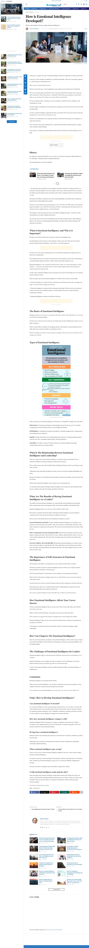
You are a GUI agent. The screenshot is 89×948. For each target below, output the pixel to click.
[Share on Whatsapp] (25, 86)
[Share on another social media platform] (25, 92)
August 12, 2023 (42, 178)
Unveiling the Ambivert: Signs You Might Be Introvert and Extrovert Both (74, 175)
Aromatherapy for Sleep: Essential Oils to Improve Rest (14, 55)
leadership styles (66, 237)
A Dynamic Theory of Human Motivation (48, 158)
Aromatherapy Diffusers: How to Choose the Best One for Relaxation (14, 62)
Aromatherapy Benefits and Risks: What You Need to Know (14, 92)
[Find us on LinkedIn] (86, 4)
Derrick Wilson (34, 28)
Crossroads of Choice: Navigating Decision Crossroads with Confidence (74, 848)
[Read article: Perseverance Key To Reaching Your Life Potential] (61, 865)
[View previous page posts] (55, 184)
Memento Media (80, 63)
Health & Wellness (54, 8)
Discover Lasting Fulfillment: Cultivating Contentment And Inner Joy (47, 873)
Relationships (66, 8)
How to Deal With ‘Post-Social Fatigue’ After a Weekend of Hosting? (13, 26)
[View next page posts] (58, 184)
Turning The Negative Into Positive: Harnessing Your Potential (46, 864)
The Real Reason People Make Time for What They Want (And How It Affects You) (47, 848)
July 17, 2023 (68, 178)
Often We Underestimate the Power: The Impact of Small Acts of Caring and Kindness (46, 175)
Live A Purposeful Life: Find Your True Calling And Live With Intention (46, 856)
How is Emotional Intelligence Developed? (9, 10)
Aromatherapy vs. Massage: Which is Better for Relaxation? (14, 77)
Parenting (76, 8)
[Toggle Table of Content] (60, 145)
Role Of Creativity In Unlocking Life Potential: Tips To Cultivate (75, 873)
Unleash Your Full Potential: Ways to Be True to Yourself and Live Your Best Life (74, 881)
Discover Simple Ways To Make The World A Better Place (46, 881)
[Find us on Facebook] (76, 4)
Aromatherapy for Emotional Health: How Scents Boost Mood (14, 106)
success (64, 515)
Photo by (75, 63)
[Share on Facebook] (25, 76)
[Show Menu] (26, 4)
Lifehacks (43, 8)
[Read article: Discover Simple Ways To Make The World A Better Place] (34, 882)
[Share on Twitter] (25, 79)
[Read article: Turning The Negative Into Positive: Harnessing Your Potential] (34, 865)
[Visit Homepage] (54, 4)
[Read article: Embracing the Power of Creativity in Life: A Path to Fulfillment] (61, 857)
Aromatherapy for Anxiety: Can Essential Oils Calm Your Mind (14, 70)
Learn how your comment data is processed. (53, 929)
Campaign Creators (40, 785)
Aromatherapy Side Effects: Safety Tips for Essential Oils (14, 84)
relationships (76, 471)
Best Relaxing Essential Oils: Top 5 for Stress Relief (14, 114)
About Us (83, 8)
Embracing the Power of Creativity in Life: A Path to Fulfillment (74, 856)
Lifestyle (34, 8)
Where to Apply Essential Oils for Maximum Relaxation (14, 99)
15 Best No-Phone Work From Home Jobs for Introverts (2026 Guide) (13, 18)
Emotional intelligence (35, 264)
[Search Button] (86, 0)
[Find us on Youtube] (83, 4)
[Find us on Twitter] (78, 4)
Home (27, 8)
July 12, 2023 (44, 28)
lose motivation (69, 95)
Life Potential (36, 12)
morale (78, 503)
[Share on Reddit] (25, 89)
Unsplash (85, 63)
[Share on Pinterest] (25, 82)
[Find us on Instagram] (81, 4)
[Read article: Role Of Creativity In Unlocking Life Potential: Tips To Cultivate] (61, 873)
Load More (12, 121)
